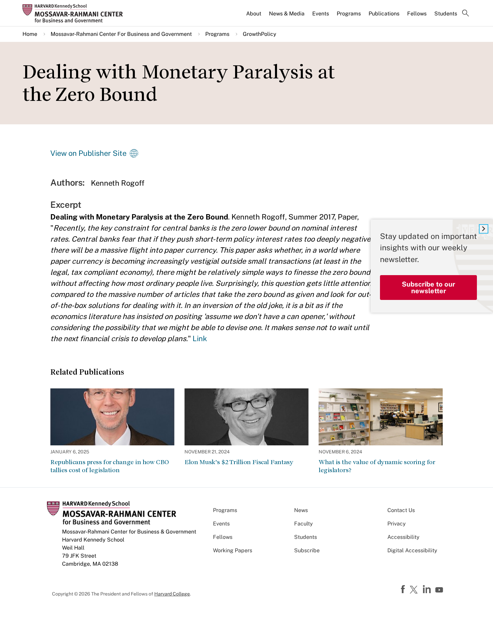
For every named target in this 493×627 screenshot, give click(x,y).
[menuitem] (254, 16)
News (301, 510)
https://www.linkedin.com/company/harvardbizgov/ (428, 589)
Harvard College (172, 594)
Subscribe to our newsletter (428, 287)
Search (465, 13)
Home (29, 34)
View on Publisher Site (88, 153)
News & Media (287, 13)
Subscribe (307, 550)
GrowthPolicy (259, 34)
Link (200, 338)
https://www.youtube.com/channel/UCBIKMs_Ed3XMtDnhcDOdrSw (440, 590)
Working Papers (232, 550)
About (253, 13)
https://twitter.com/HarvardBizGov (415, 590)
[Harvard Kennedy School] (74, 13)
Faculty (303, 523)
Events (320, 13)
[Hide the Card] (483, 229)
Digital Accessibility (412, 550)
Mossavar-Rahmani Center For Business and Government (121, 34)
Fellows (417, 13)
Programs (349, 13)
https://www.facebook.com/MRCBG (404, 589)
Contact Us (401, 510)
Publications (384, 13)
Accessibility (403, 537)
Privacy (396, 523)
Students (445, 13)
